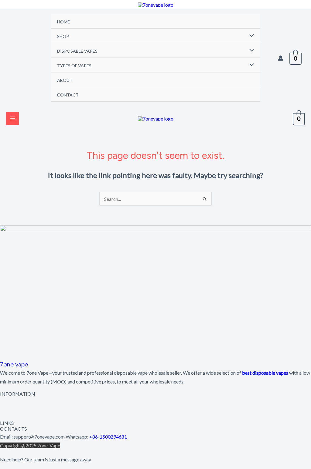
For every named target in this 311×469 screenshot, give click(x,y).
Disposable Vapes (77, 51)
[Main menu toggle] (12, 118)
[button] (155, 402)
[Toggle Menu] (250, 36)
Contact (68, 94)
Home (63, 21)
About (65, 80)
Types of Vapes (74, 65)
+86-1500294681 (108, 436)
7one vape (14, 364)
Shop (63, 36)
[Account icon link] (280, 58)
